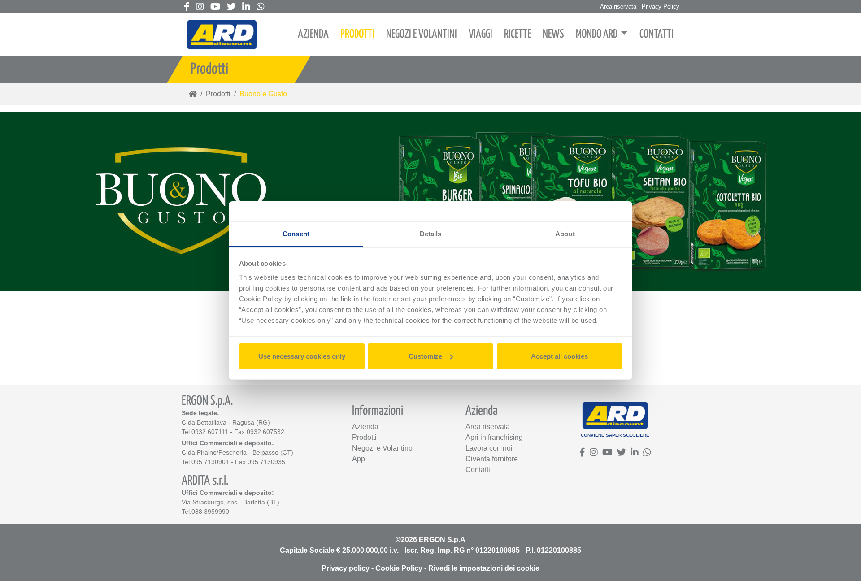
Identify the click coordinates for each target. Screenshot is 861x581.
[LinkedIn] (246, 7)
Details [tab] (431, 234)
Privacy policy (346, 568)
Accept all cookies (559, 356)
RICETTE (517, 34)
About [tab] (565, 234)
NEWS (553, 34)
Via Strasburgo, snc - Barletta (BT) (230, 502)
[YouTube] (215, 7)
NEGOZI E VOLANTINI (421, 34)
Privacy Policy (660, 6)
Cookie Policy (398, 568)
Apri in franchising (494, 437)
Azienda (365, 426)
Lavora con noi (489, 448)
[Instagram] (200, 7)
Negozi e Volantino (382, 448)
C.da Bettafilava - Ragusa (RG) (226, 422)
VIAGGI (480, 34)
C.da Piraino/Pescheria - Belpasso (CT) (237, 452)
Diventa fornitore (491, 459)
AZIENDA (313, 34)
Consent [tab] (296, 234)
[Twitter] (231, 7)
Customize (425, 356)
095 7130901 (210, 461)
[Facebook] (187, 7)
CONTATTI (656, 34)
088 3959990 (210, 511)
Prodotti (218, 94)
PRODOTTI (357, 34)
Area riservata (618, 6)
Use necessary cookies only (301, 356)
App (358, 459)
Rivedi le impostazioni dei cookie (483, 568)
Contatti (477, 469)
